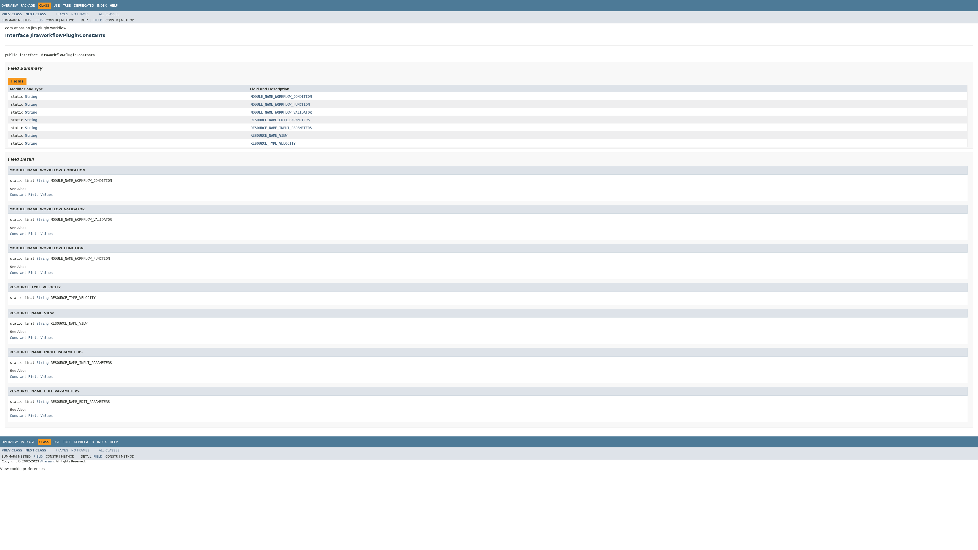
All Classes (109, 14)
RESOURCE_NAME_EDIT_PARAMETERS (280, 120)
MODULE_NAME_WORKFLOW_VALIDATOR (281, 112)
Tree (67, 5)
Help (114, 5)
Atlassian (47, 461)
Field (38, 20)
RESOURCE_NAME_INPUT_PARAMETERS (281, 128)
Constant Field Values (31, 195)
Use (56, 5)
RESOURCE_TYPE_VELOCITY (273, 143)
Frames (62, 14)
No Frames (80, 14)
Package (28, 5)
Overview (10, 5)
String (31, 96)
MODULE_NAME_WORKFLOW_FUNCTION (280, 104)
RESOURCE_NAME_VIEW (269, 135)
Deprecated (84, 5)
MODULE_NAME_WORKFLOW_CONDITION (281, 96)
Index (102, 5)
